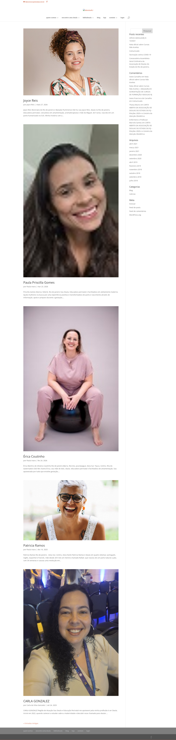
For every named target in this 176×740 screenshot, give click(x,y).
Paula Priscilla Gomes (38, 282)
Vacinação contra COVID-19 (140, 55)
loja (104, 18)
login (122, 18)
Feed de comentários (137, 211)
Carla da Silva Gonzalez (36, 705)
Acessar (132, 204)
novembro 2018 (135, 169)
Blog (131, 190)
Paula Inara (31, 286)
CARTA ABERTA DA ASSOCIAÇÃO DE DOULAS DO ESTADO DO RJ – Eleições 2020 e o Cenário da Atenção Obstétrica (140, 110)
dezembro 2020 (135, 155)
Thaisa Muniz (134, 105)
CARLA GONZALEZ (36, 701)
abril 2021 (133, 144)
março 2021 (134, 147)
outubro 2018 (134, 173)
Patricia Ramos (34, 545)
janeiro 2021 (134, 151)
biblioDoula (87, 18)
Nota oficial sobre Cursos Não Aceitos (139, 80)
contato (112, 18)
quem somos (51, 18)
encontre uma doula (69, 18)
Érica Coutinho (34, 456)
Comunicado (134, 51)
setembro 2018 (135, 177)
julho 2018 (133, 180)
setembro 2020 (135, 158)
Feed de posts (134, 207)
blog (98, 18)
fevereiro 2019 (135, 166)
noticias (132, 194)
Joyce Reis (30, 100)
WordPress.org (135, 215)
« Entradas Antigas (30, 723)
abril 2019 (133, 162)
